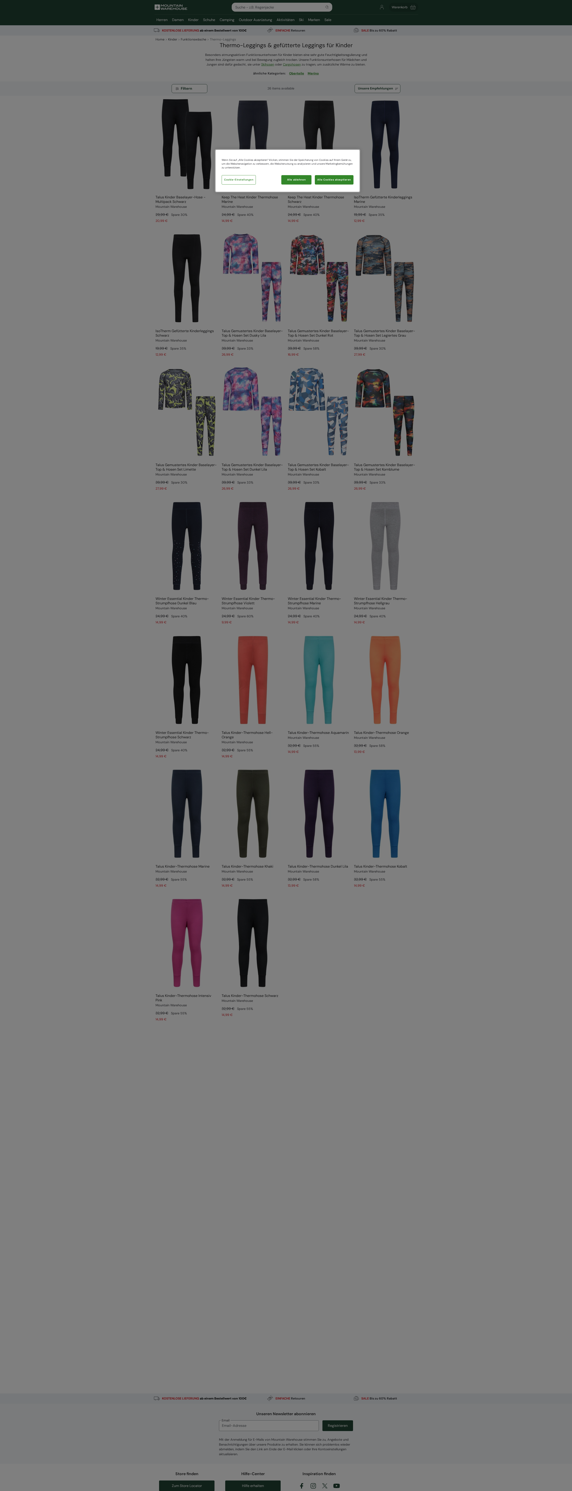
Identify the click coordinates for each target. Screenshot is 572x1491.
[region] (287, 170)
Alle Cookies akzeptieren (334, 179)
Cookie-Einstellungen (238, 179)
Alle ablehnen (296, 179)
